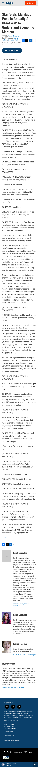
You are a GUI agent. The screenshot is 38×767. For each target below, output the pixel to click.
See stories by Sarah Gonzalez (21, 605)
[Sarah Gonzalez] (6, 556)
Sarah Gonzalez (13, 36)
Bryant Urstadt (13, 40)
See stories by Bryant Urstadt (13, 688)
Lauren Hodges (20, 644)
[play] (3, 764)
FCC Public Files (9, 736)
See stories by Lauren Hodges (24, 654)
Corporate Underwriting (11, 740)
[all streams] (35, 764)
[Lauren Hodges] (6, 647)
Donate (31, 3)
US (5, 538)
